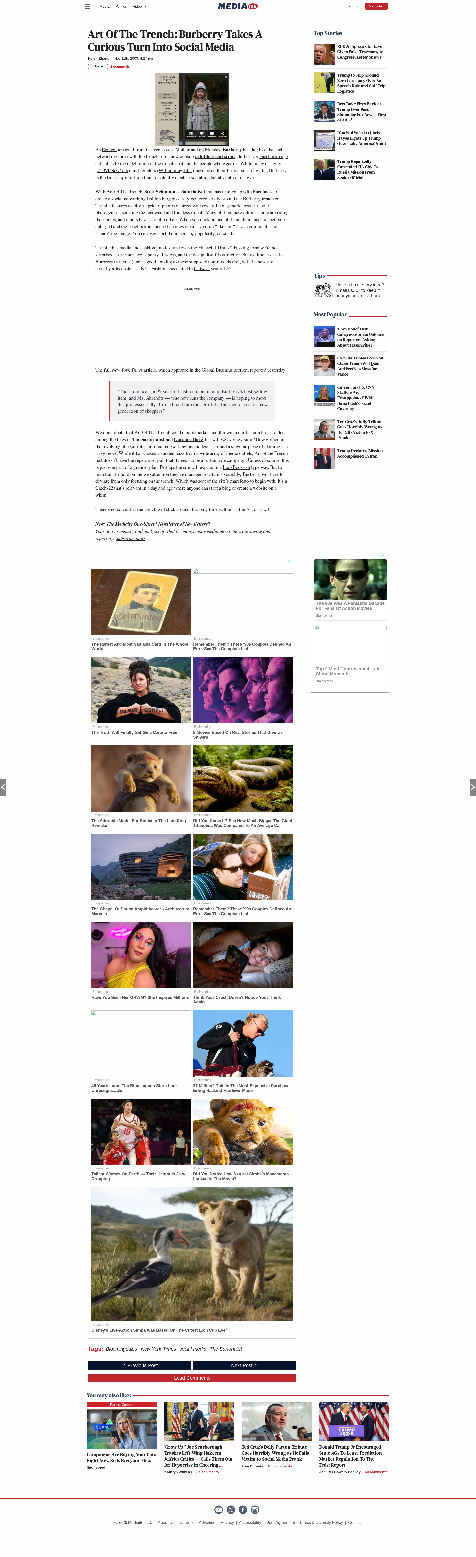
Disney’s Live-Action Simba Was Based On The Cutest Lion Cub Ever (159, 1330)
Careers (186, 1522)
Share (98, 66)
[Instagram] (255, 1510)
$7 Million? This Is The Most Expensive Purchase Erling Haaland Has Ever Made (241, 1088)
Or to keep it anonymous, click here (358, 293)
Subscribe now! (130, 538)
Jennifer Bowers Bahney (340, 1472)
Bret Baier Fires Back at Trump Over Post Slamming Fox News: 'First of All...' (361, 112)
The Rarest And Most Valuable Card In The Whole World (139, 646)
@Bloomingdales (175, 170)
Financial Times (213, 247)
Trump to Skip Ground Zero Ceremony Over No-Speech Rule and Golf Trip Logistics (361, 83)
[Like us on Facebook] (243, 1510)
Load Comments (192, 1378)
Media (105, 6)
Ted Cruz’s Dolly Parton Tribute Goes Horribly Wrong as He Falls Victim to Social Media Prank (275, 1452)
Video (139, 6)
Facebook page (273, 156)
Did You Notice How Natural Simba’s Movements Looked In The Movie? (241, 1176)
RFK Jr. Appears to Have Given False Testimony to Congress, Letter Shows (360, 51)
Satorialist (192, 191)
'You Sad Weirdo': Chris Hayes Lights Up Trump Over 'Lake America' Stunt (361, 137)
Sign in (353, 6)
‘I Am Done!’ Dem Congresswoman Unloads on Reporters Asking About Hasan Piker (360, 337)
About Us (166, 1522)
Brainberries (101, 638)
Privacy (227, 1522)
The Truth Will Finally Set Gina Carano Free (134, 732)
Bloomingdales (121, 1349)
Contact (355, 1522)
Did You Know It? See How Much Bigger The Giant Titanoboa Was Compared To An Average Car (242, 823)
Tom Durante (252, 1466)
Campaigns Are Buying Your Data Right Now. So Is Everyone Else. (122, 1457)
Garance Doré (188, 439)
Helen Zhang (99, 58)
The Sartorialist (226, 1349)
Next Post (473, 787)
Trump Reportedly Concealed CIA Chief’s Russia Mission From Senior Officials (357, 169)
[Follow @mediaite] (230, 1510)
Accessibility (250, 1522)
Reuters (109, 149)
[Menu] (90, 6)
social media (192, 1349)
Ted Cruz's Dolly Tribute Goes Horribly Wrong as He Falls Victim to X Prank (360, 430)
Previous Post (3, 787)
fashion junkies (155, 247)
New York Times (158, 1349)
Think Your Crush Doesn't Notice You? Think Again (237, 1000)
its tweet (202, 268)
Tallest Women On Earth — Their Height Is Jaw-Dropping (138, 1176)
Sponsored (96, 1467)
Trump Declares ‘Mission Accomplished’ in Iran (360, 453)
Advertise (207, 1522)
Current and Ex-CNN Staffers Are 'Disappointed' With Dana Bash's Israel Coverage (355, 398)
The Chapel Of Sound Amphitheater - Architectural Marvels (141, 911)
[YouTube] (218, 1510)
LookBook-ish (236, 467)
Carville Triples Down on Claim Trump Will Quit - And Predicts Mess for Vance (360, 366)
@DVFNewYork (113, 170)
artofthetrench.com (215, 156)
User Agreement (280, 1522)
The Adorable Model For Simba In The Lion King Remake (138, 823)
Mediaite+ (376, 6)
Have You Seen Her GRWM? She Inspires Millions (140, 997)
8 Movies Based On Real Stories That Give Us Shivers (238, 735)
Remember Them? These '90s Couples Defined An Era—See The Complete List (242, 646)
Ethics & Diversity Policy (321, 1522)
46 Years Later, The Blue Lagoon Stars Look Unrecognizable (134, 1088)
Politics (121, 6)
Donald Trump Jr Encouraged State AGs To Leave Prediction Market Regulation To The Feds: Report (350, 1455)
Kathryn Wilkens (178, 1472)
